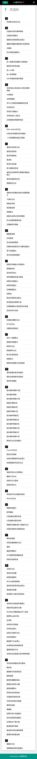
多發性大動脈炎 (12, 111)
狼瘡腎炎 (10, 359)
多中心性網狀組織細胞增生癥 (17, 103)
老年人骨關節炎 (12, 338)
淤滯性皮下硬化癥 (13, 722)
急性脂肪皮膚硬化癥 (14, 302)
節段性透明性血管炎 (14, 298)
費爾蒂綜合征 (11, 183)
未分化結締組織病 (13, 581)
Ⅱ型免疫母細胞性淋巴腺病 (16, 134)
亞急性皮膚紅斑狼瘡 (14, 701)
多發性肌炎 (11, 107)
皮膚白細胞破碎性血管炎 (16, 459)
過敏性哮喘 (11, 204)
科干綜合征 (11, 324)
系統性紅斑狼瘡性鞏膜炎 (16, 604)
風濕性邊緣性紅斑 (13, 179)
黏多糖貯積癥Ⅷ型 (13, 390)
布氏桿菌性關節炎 (13, 52)
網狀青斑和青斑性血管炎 (16, 586)
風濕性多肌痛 (11, 164)
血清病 (9, 620)
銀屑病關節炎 (11, 688)
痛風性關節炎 (11, 551)
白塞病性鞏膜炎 (12, 36)
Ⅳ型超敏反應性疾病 (14, 521)
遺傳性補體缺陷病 (13, 680)
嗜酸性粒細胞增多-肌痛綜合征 (18, 525)
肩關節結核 (11, 269)
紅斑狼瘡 (10, 238)
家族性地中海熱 (12, 311)
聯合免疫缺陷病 (12, 355)
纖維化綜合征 (11, 476)
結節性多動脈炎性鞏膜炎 (16, 264)
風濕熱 (9, 160)
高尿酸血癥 (11, 208)
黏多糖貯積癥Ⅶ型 (13, 399)
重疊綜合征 (11, 744)
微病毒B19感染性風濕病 (15, 594)
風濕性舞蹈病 (11, 156)
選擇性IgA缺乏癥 (13, 616)
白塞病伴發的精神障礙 (15, 31)
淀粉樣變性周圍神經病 (15, 120)
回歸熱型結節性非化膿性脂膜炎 (18, 247)
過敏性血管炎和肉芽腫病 (16, 216)
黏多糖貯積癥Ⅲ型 (13, 424)
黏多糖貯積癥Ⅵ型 (13, 436)
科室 (5, 2)
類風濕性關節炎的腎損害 (16, 363)
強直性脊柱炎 (11, 485)
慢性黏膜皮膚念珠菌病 (15, 373)
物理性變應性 (11, 577)
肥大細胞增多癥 (12, 168)
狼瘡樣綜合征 (11, 350)
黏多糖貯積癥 (11, 395)
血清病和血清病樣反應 (15, 645)
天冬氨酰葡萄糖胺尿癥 (15, 555)
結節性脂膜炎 (11, 285)
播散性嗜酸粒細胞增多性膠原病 (18, 44)
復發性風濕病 (11, 151)
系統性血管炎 (11, 629)
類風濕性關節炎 (12, 342)
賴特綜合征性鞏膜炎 (14, 441)
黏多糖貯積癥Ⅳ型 (13, 428)
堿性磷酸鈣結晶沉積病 (15, 277)
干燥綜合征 (11, 199)
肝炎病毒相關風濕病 (14, 220)
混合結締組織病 (12, 242)
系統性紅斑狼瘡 (12, 624)
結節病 (9, 294)
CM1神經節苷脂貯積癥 (15, 79)
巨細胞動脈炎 (11, 290)
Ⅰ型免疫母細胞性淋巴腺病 (16, 663)
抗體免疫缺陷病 (12, 328)
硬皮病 (9, 667)
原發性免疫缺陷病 (13, 693)
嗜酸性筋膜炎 (11, 508)
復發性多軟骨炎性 (13, 147)
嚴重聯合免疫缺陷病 (14, 672)
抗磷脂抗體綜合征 (13, 320)
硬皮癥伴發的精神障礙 (15, 730)
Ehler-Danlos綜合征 (14, 129)
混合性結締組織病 (13, 255)
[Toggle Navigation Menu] (34, 2)
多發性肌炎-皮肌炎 (13, 116)
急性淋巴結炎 (11, 273)
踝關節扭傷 (11, 234)
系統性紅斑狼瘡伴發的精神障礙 (18, 654)
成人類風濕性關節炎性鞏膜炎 (17, 62)
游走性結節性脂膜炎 (14, 718)
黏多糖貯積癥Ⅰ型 (13, 416)
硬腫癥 (9, 709)
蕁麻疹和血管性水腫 (14, 608)
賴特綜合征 (11, 346)
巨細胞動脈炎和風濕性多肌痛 (17, 306)
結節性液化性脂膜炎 (14, 714)
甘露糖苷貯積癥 (12, 224)
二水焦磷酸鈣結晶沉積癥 (16, 138)
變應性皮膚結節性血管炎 (16, 40)
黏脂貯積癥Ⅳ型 (12, 411)
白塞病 (9, 48)
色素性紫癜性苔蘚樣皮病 (16, 529)
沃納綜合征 (11, 569)
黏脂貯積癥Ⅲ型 (12, 407)
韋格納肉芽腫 (11, 590)
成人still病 (10, 70)
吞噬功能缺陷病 (12, 559)
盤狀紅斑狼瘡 (11, 454)
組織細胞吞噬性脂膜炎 (15, 748)
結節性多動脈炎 (12, 281)
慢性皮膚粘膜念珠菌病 (15, 377)
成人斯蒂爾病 (11, 74)
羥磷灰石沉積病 (12, 481)
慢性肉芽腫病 (11, 381)
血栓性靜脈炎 (11, 637)
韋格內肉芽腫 (11, 573)
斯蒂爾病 (10, 512)
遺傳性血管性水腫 (13, 684)
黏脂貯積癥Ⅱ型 (12, 403)
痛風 (8, 547)
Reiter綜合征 (11, 498)
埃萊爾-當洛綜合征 (13, 22)
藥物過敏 (10, 676)
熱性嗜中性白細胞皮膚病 (16, 494)
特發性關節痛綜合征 (14, 543)
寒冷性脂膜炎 (11, 251)
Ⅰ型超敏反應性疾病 (13, 697)
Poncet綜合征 (12, 450)
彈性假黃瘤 (11, 538)
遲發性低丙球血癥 (13, 66)
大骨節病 (10, 95)
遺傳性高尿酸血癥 (13, 735)
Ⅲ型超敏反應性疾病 (14, 516)
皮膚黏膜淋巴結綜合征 (15, 463)
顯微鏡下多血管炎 (13, 641)
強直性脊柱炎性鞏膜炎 (15, 472)
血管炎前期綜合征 (13, 633)
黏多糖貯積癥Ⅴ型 (13, 432)
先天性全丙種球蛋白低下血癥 (17, 612)
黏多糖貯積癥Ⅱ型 (13, 420)
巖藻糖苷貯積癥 (12, 726)
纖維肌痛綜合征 (12, 650)
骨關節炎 (10, 212)
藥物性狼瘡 (11, 705)
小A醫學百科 (18, 2)
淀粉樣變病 (11, 99)
